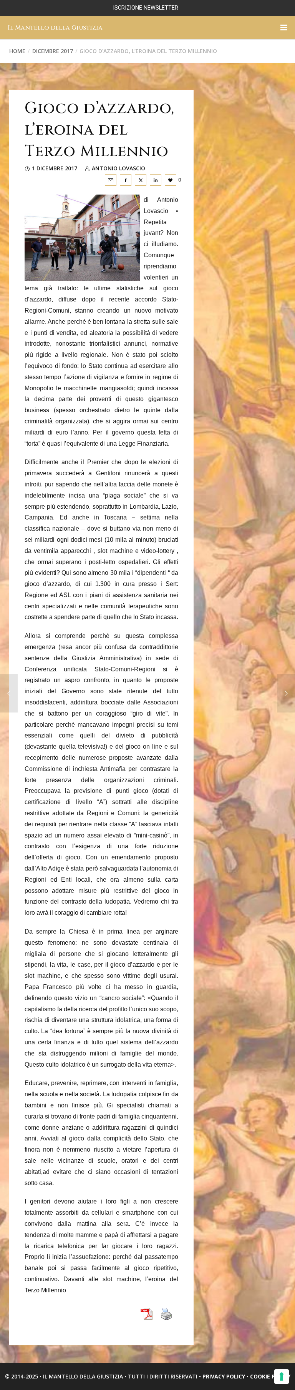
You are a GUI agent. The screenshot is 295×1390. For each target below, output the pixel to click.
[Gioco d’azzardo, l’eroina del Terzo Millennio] (110, 180)
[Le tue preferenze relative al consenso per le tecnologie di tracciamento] (281, 1376)
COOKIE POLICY (270, 1376)
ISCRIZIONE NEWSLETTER (145, 8)
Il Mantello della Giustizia (55, 27)
